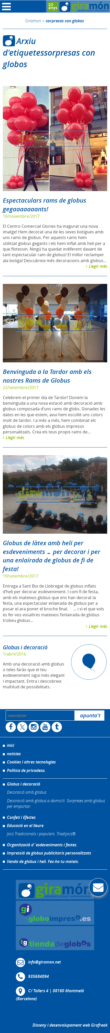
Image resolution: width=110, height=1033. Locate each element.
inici (10, 745)
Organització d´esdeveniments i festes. (42, 845)
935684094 (38, 976)
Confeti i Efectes (21, 817)
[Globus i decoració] (89, 662)
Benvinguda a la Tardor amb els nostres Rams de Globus (47, 375)
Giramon (33, 20)
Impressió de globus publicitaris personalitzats (49, 853)
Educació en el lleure (25, 825)
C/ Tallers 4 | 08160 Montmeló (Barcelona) (50, 994)
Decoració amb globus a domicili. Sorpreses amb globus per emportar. (56, 803)
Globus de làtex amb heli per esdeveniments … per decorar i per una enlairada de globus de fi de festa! (51, 556)
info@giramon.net (44, 962)
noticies (14, 754)
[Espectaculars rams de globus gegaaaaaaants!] (55, 138)
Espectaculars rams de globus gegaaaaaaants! (44, 204)
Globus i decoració (25, 647)
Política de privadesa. (26, 770)
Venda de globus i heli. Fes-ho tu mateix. (43, 861)
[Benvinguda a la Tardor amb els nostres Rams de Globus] (55, 323)
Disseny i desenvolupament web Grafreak (69, 1025)
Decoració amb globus (26, 792)
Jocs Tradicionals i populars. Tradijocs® (41, 833)
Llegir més (98, 266)
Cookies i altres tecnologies (31, 762)
